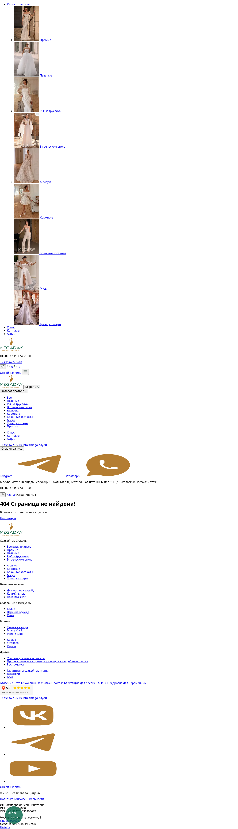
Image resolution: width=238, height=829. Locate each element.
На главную (8, 518)
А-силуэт (12, 410)
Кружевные (29, 683)
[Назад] (3, 494)
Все (9, 397)
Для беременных (134, 683)
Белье (11, 609)
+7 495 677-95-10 (11, 362)
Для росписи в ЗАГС (93, 683)
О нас (11, 327)
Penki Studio (15, 634)
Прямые (12, 426)
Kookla (11, 640)
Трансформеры (17, 423)
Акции (11, 334)
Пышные (13, 401)
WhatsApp (73, 476)
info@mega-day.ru (35, 445)
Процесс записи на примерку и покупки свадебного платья (47, 661)
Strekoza (13, 643)
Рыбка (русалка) (18, 404)
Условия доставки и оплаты (26, 658)
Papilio (11, 646)
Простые (57, 683)
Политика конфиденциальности (22, 799)
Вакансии (13, 674)
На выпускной (16, 597)
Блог (10, 677)
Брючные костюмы (20, 417)
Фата (10, 615)
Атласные (6, 683)
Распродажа (15, 664)
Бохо (17, 683)
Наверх (5, 827)
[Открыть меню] (25, 372)
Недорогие (114, 683)
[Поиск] (3, 366)
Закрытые (44, 683)
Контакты (13, 330)
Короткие (13, 414)
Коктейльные (16, 593)
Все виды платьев (19, 546)
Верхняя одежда (18, 612)
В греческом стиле (19, 407)
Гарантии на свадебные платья (28, 670)
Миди (11, 420)
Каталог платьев (18, 4)
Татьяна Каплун (17, 627)
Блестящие (71, 683)
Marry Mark (15, 630)
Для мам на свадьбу (20, 590)
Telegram (6, 476)
